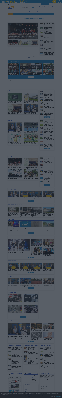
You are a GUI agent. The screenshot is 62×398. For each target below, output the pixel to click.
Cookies (20, 214)
